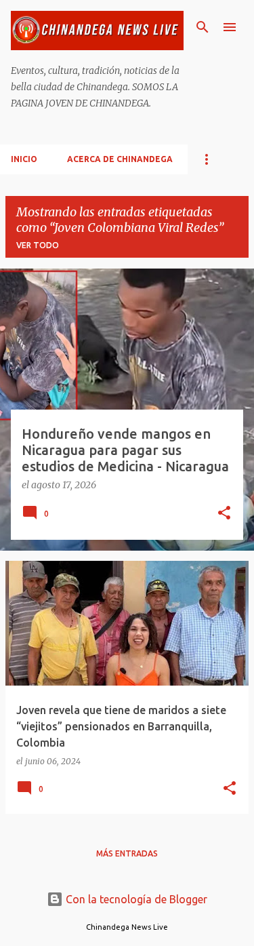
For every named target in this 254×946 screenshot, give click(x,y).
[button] (224, 514)
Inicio (24, 159)
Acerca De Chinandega (120, 159)
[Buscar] (202, 27)
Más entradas (127, 853)
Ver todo (37, 245)
